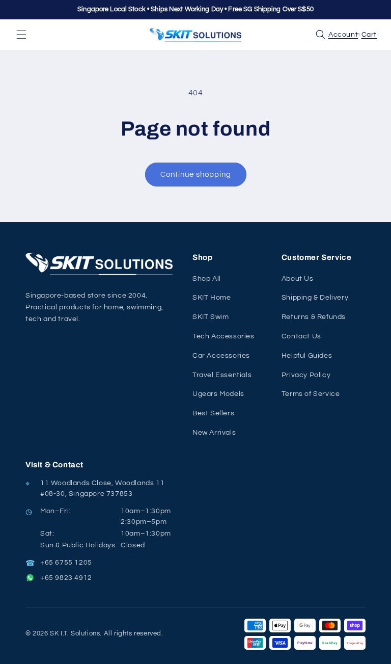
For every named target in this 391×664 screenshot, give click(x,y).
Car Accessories (221, 355)
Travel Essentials (222, 375)
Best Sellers (213, 413)
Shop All (206, 278)
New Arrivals (214, 432)
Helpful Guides (307, 355)
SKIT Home (211, 297)
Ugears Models (218, 393)
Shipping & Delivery (315, 297)
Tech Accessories (223, 336)
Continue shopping (195, 174)
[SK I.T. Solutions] (101, 264)
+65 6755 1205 (66, 562)
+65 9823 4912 (66, 577)
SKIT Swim (210, 317)
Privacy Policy (306, 375)
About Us (298, 278)
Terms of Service (311, 393)
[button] (21, 34)
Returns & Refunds (314, 317)
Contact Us (301, 336)
